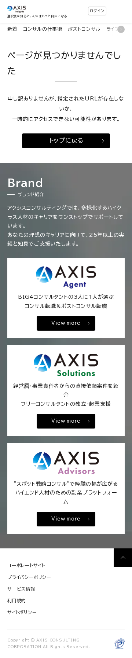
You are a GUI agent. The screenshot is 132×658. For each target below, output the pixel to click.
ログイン (97, 10)
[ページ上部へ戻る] (123, 557)
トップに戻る (66, 140)
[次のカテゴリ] (121, 29)
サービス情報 (21, 589)
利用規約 (16, 600)
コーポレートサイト (26, 565)
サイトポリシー (22, 612)
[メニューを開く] (117, 10)
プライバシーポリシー (29, 577)
